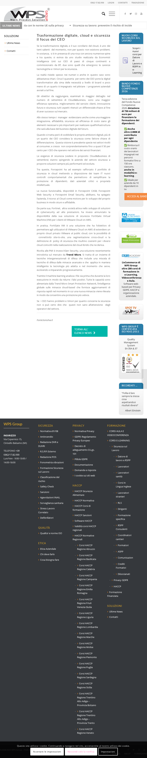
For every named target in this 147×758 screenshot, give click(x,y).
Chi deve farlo (47, 554)
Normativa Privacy (84, 431)
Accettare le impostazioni (47, 751)
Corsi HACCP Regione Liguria (85, 615)
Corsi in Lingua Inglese (123, 484)
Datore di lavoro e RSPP (123, 458)
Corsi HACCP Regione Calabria (86, 567)
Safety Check (47, 486)
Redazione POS (48, 457)
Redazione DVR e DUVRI (48, 443)
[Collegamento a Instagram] (136, 13)
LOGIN (111, 2)
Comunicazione (125, 557)
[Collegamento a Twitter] (130, 13)
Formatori (123, 545)
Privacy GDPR (121, 580)
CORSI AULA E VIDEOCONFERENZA (118, 433)
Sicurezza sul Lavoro (119, 448)
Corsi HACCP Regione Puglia (85, 665)
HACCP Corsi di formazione (82, 507)
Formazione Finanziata (114, 594)
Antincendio (46, 436)
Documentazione (84, 464)
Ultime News (13, 43)
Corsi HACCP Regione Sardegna (86, 675)
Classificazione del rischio (48, 479)
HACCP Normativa (84, 500)
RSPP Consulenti (121, 527)
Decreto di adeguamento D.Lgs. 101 (83, 449)
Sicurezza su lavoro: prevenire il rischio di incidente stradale (84, 25)
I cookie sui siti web (85, 475)
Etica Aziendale (48, 548)
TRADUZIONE (137, 2)
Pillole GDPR (81, 459)
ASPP (120, 551)
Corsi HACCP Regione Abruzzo (86, 547)
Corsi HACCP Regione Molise (85, 645)
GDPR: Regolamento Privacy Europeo (84, 438)
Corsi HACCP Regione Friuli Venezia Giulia (85, 603)
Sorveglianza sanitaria (51, 503)
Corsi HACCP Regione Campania (87, 577)
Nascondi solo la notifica (81, 751)
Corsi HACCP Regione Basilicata (86, 557)
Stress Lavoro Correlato (46, 510)
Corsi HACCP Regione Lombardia (87, 625)
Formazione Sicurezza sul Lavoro (50, 469)
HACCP (117, 586)
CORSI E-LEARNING (119, 440)
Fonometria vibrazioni (52, 462)
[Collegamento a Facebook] (125, 13)
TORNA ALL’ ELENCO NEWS (83, 331)
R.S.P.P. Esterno (48, 451)
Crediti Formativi (121, 565)
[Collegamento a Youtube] (141, 13)
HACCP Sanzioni (83, 515)
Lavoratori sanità (122, 474)
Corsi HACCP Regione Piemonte (87, 655)
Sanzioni (44, 492)
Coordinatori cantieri (123, 537)
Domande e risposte (85, 470)
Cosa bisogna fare (49, 559)
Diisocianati (124, 574)
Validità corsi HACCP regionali (84, 528)
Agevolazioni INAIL (50, 497)
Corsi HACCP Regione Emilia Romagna (85, 589)
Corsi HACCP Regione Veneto (85, 730)
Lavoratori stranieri (122, 494)
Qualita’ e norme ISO (51, 533)
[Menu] (110, 14)
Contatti (11, 50)
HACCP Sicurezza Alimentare (83, 493)
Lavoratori (123, 466)
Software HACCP (83, 520)
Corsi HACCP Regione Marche (85, 635)
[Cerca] (101, 14)
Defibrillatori (46, 517)
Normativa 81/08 (49, 431)
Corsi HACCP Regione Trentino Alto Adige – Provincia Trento (86, 717)
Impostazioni (108, 751)
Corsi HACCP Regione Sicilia (85, 685)
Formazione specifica (123, 517)
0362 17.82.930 (97, 2)
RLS (120, 502)
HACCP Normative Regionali (83, 537)
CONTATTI (123, 2)
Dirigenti (122, 509)
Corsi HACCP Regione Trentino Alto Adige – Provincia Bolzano (86, 699)
